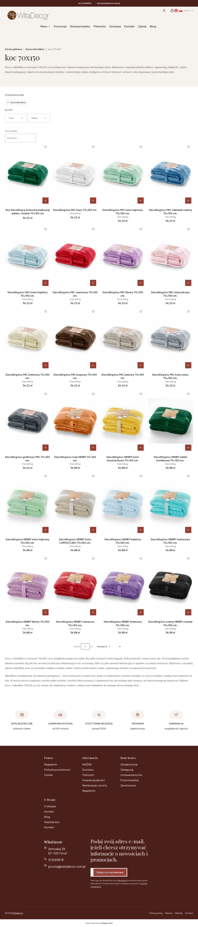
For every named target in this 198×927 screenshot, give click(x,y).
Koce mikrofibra (35, 49)
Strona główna (13, 49)
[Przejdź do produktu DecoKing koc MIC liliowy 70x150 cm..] (123, 256)
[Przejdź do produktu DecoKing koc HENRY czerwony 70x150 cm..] (75, 585)
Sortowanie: (11, 130)
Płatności (88, 775)
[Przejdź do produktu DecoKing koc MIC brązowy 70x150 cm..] (75, 338)
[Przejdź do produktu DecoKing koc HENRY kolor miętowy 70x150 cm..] (27, 503)
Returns (169, 913)
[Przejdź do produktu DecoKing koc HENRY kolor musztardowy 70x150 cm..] (123, 420)
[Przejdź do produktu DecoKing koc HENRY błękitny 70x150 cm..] (123, 503)
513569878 (56, 860)
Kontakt (49, 811)
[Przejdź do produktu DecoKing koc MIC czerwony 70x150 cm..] (75, 256)
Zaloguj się (126, 769)
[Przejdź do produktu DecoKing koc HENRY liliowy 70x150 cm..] (27, 585)
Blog (47, 816)
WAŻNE (87, 764)
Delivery (179, 913)
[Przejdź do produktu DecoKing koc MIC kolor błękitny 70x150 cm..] (27, 256)
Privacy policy (156, 913)
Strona (77, 646)
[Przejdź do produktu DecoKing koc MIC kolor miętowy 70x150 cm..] (123, 173)
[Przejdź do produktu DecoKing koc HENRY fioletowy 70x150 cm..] (123, 585)
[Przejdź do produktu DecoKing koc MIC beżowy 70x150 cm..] (123, 338)
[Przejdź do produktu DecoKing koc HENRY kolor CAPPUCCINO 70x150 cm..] (75, 503)
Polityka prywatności (57, 769)
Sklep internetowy (98, 923)
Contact (189, 913)
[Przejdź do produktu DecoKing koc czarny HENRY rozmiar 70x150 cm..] (170, 585)
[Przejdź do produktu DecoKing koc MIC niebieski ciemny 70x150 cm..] (170, 173)
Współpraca (51, 822)
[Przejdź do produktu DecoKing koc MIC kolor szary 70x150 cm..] (170, 338)
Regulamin (50, 764)
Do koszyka (45, 200)
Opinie (48, 775)
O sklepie (50, 806)
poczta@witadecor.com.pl (67, 866)
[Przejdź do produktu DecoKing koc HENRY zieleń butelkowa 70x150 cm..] (170, 420)
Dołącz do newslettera (110, 872)
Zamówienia (128, 785)
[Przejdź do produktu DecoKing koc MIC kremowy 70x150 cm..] (27, 338)
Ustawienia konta (131, 775)
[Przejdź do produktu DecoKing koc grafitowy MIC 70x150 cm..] (27, 420)
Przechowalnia (129, 780)
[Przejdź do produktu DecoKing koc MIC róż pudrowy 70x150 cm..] (170, 256)
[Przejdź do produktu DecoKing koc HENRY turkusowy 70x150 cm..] (170, 503)
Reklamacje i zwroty (94, 785)
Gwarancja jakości (93, 780)
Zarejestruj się (129, 764)
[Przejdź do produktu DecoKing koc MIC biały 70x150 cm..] (75, 173)
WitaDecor (17, 913)
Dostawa (87, 769)
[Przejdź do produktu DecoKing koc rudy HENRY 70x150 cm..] (75, 420)
